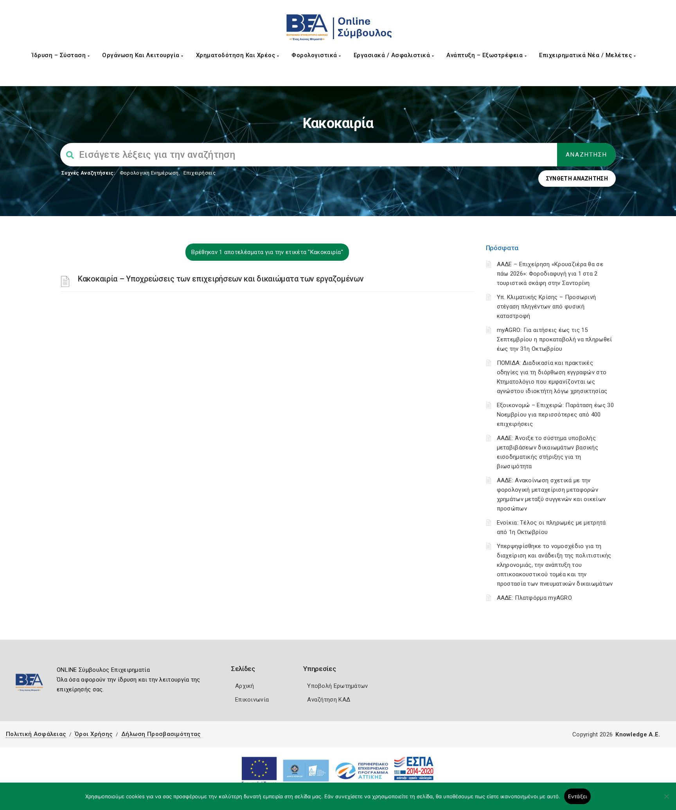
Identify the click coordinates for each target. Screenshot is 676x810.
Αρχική (244, 685)
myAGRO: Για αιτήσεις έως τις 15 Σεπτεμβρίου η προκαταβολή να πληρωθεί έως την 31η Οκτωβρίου (554, 339)
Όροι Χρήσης (94, 734)
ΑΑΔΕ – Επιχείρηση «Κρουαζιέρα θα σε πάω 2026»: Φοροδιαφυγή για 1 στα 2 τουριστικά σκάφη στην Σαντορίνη (550, 274)
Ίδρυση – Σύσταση (60, 55)
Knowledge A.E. (637, 734)
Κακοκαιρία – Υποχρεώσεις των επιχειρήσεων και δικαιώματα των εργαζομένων (220, 278)
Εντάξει (577, 796)
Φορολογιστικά (315, 55)
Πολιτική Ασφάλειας (36, 734)
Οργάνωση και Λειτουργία (141, 55)
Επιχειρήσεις (199, 173)
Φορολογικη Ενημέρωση (149, 173)
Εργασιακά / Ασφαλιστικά (393, 55)
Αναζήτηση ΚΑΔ (328, 699)
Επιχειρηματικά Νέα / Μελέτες (586, 55)
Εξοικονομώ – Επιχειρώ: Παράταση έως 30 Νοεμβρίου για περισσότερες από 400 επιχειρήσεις (555, 415)
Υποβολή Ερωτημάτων (337, 685)
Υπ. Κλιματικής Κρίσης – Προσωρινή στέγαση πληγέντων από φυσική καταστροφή (546, 306)
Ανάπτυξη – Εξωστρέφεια (485, 55)
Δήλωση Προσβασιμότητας (161, 734)
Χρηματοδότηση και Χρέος (236, 55)
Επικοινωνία (252, 699)
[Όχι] (666, 800)
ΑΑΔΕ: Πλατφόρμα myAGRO (534, 597)
